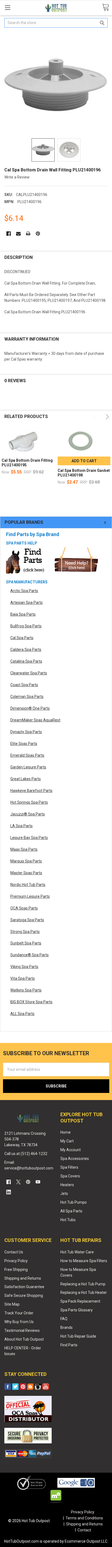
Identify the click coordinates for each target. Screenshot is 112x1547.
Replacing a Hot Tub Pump (82, 1284)
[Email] (18, 233)
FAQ (63, 1319)
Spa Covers (70, 1176)
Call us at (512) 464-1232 (25, 1153)
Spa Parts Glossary (76, 1310)
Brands (66, 1327)
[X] (18, 1182)
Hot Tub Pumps (73, 1202)
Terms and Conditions (84, 1518)
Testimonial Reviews (22, 1330)
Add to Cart (84, 461)
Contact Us (13, 1252)
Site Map (12, 1304)
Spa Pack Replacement (80, 1301)
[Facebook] (8, 233)
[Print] (28, 233)
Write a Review (17, 177)
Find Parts (68, 1345)
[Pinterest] (38, 233)
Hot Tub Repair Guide (78, 1336)
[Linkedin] (8, 1192)
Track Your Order (18, 1313)
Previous (95, 416)
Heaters (67, 1185)
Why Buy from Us (19, 1322)
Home (65, 1132)
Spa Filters (69, 1167)
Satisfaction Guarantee (24, 1287)
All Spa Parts (71, 1211)
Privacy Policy (16, 1261)
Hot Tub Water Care (77, 1252)
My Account (70, 1150)
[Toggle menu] (7, 7)
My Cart (67, 1141)
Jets (64, 1193)
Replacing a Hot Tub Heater (83, 1292)
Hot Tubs (68, 1220)
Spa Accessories (74, 1158)
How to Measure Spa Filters (83, 1261)
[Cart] (105, 7)
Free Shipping (16, 1269)
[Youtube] (38, 1182)
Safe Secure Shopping (23, 1295)
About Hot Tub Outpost (24, 1339)
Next (106, 416)
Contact (84, 1530)
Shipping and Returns (22, 1278)
